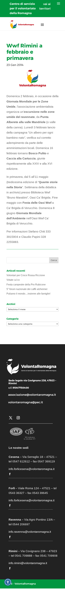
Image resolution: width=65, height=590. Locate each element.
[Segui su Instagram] (18, 418)
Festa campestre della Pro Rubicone (26, 284)
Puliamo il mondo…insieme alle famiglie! (28, 293)
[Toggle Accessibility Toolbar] (8, 582)
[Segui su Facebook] (9, 474)
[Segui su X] (10, 418)
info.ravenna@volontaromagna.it (30, 531)
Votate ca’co (13, 280)
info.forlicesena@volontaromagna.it (31, 469)
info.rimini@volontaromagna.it (28, 563)
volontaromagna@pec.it (25, 402)
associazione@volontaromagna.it (32, 394)
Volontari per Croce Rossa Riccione (25, 275)
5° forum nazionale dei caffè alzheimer (26, 289)
